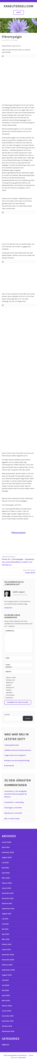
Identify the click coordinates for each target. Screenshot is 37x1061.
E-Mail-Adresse (9, 666)
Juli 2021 (5, 919)
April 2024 (6, 847)
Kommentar (10, 632)
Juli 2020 (5, 980)
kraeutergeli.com (18, 6)
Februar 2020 (7, 1006)
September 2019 (8, 1031)
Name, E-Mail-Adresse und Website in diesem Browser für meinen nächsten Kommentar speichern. (11, 688)
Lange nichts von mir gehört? (15, 755)
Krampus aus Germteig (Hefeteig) (16, 760)
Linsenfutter (8, 791)
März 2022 (6, 878)
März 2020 (6, 1000)
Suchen (7, 714)
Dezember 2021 (7, 893)
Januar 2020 (6, 1011)
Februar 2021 (6, 944)
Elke (5, 818)
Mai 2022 (5, 868)
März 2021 (5, 939)
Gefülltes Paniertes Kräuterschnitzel (17, 750)
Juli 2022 (5, 862)
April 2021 (5, 934)
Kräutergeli (8, 808)
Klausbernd (8, 813)
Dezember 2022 (8, 852)
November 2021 (8, 898)
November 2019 (8, 1021)
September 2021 (8, 908)
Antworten (8, 608)
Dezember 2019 (7, 1016)
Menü (18, 12)
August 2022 (7, 857)
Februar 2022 (7, 883)
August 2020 (7, 975)
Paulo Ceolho (15, 818)
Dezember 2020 (8, 955)
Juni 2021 (5, 924)
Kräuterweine (9, 765)
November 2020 (8, 960)
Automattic (22, 1057)
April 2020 (6, 995)
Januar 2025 (6, 842)
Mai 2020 (5, 990)
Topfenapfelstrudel (11, 745)
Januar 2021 (6, 949)
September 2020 (8, 970)
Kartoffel (18, 808)
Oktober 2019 (7, 1026)
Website (8, 671)
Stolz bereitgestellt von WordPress (15, 1055)
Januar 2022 (6, 888)
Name (8, 658)
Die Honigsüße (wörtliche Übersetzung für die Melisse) (15, 794)
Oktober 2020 (7, 965)
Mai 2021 (5, 929)
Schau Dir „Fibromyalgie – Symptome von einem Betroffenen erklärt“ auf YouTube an (18, 561)
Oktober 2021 (7, 903)
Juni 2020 (5, 985)
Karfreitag (19, 802)
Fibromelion (18, 532)
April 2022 (6, 873)
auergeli (15, 40)
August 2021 (6, 914)
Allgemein (5, 1045)
